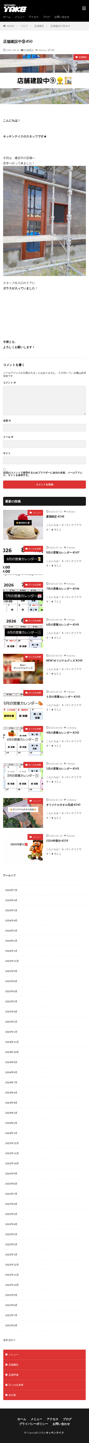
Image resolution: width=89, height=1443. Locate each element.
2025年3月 (11, 1021)
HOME (10, 25)
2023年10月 (12, 1163)
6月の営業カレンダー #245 (62, 624)
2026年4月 (11, 920)
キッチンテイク (55, 1432)
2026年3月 (11, 930)
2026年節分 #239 (57, 840)
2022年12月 (12, 1264)
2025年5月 (11, 1001)
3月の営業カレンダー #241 (62, 768)
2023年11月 (12, 1153)
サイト (7, 453)
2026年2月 (11, 940)
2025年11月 (12, 960)
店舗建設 (39, 25)
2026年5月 (11, 910)
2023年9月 (11, 1173)
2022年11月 (12, 1274)
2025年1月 (11, 1031)
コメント (9, 382)
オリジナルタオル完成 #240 (63, 804)
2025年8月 (11, 981)
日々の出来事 (35, 548)
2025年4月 (11, 1011)
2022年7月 (11, 1315)
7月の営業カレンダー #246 (62, 588)
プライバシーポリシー (33, 1423)
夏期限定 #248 (55, 516)
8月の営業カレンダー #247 (62, 552)
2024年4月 (11, 1102)
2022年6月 (11, 1325)
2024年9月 (11, 1062)
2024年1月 (11, 1133)
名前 (7, 420)
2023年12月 (12, 1143)
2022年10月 (12, 1284)
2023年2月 (11, 1244)
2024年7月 (11, 1082)
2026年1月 (11, 950)
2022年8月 (11, 1305)
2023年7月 (11, 1193)
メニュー (20, 16)
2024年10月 (12, 1052)
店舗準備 (13, 1374)
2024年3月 (11, 1112)
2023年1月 (11, 1254)
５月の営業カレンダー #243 (63, 696)
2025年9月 (11, 971)
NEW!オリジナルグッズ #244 (64, 660)
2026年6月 (11, 900)
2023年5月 (11, 1214)
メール (8, 437)
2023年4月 (11, 1224)
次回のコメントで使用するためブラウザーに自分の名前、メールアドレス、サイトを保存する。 (43, 473)
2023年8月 (11, 1183)
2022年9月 (11, 1295)
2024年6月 (11, 1092)
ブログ (46, 16)
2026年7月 (11, 890)
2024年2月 (11, 1122)
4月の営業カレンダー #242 (62, 732)
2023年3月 (11, 1234)
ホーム (7, 16)
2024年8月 (11, 1072)
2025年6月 (11, 991)
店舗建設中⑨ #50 (60, 25)
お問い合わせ (61, 16)
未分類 (12, 1395)
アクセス (34, 16)
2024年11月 (12, 1041)
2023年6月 (11, 1203)
